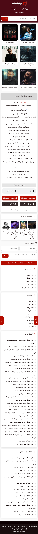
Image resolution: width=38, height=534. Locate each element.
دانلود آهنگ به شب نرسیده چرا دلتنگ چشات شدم (19, 419)
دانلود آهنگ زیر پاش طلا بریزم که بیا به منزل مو (20, 381)
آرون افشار (31, 301)
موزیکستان (25, 9)
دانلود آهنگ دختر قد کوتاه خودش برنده (22, 422)
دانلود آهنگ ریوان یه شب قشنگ (24, 511)
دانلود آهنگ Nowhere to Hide (25, 387)
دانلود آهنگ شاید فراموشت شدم (24, 416)
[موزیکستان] (19, 3)
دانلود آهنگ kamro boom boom (24, 369)
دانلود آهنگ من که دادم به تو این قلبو (22, 359)
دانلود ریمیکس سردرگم (27, 471)
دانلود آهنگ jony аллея (27, 486)
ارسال (5, 256)
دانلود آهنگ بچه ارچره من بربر (25, 444)
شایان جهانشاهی (29, 317)
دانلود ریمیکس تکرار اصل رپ (25, 483)
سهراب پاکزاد (30, 308)
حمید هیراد (31, 311)
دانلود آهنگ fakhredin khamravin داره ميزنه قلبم (19, 397)
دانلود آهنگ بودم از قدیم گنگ (24, 391)
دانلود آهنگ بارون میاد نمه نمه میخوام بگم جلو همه (18, 425)
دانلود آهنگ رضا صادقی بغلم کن (24, 489)
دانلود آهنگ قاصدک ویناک (26, 515)
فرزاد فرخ (31, 323)
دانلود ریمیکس (19, 12)
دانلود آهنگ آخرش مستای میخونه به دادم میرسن (19, 428)
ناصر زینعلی (30, 304)
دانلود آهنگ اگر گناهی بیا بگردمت (24, 467)
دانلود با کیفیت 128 (9, 198)
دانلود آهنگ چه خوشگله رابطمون (24, 356)
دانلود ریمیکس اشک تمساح (26, 441)
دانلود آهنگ (13, 9)
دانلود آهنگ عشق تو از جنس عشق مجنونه (21, 410)
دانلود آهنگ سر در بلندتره (26, 394)
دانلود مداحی (30, 284)
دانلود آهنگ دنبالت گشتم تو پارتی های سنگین (20, 403)
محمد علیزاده (30, 314)
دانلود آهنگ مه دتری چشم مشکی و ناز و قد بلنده (19, 362)
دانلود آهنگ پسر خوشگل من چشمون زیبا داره (20, 406)
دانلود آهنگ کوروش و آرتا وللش (24, 493)
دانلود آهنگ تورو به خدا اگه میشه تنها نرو (21, 365)
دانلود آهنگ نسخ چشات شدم (25, 496)
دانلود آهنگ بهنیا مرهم (27, 499)
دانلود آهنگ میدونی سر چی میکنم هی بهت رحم (19, 413)
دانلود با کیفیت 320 (27, 198)
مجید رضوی (30, 320)
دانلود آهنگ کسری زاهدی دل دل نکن (23, 458)
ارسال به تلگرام (26, 204)
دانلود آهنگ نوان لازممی (23, 96)
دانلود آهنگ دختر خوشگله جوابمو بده (23, 384)
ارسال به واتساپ (9, 204)
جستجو (5, 18)
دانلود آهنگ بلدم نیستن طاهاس (24, 474)
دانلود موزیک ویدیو (28, 288)
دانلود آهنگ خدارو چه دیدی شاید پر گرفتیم (21, 502)
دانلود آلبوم (30, 275)
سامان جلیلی (30, 327)
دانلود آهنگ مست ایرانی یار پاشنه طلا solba (21, 346)
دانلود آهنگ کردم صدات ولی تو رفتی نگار (21, 378)
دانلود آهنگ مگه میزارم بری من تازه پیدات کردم (19, 432)
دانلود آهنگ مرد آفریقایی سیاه (24, 400)
